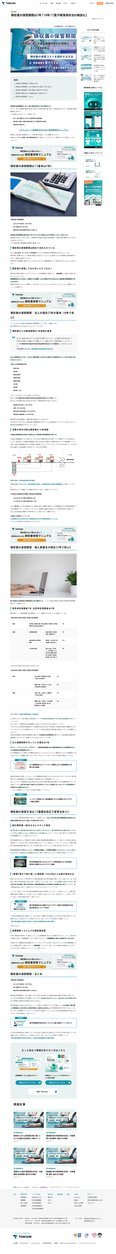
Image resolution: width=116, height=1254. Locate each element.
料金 (52, 3)
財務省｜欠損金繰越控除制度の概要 (24, 480)
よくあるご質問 (78, 1206)
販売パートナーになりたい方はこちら (68, 1243)
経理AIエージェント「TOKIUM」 (21, 1187)
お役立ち (73, 3)
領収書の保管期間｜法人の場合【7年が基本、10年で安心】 (34, 86)
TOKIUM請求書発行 (37, 1206)
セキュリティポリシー (24, 1243)
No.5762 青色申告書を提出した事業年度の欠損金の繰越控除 (41, 484)
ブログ (49, 1200)
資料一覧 (50, 1197)
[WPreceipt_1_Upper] (43, 162)
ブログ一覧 (34, 1187)
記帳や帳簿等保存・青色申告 (29, 714)
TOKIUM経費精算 (36, 1200)
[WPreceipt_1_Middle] (43, 309)
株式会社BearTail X (89, 1221)
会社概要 (16, 1243)
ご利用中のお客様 (92, 1197)
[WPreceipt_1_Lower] (43, 970)
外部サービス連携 (78, 1203)
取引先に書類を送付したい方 (95, 1200)
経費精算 (23, 1200)
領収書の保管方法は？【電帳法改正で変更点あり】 (31, 93)
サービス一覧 (43, 3)
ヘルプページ (91, 1203)
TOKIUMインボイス (37, 1197)
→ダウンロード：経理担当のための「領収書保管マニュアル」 (44, 130)
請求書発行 (24, 1206)
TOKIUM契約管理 (36, 1203)
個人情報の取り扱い (47, 1243)
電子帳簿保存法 (44, 1187)
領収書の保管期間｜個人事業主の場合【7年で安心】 (32, 90)
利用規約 (56, 1243)
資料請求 (99, 3)
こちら (24, 326)
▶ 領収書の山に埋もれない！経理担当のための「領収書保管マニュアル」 (34, 518)
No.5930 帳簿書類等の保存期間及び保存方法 (38, 348)
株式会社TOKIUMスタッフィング (92, 1218)
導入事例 (58, 3)
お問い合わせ (109, 3)
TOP (15, 1194)
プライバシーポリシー (36, 1243)
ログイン (92, 3)
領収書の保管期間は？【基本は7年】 (27, 83)
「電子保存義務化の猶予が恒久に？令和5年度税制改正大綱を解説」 (32, 921)
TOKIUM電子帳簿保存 (37, 1208)
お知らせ (76, 1200)
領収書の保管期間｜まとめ (24, 96)
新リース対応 (24, 1203)
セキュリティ (77, 1197)
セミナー (66, 3)
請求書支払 (24, 1197)
